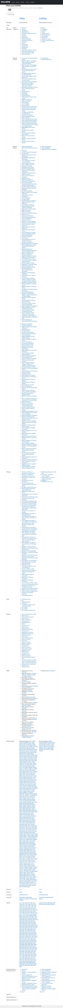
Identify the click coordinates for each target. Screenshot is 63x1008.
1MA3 (29, 904)
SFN (34, 849)
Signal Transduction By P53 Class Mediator (29, 388)
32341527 (24, 684)
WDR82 (35, 879)
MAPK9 (25, 807)
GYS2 (32, 787)
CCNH (24, 758)
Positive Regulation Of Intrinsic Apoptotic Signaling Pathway (29, 467)
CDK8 (32, 760)
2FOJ (23, 911)
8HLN (26, 961)
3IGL (34, 921)
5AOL (34, 932)
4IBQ (31, 926)
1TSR (20, 907)
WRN (20, 881)
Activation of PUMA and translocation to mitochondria (28, 475)
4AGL (20, 925)
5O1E (35, 937)
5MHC (36, 936)
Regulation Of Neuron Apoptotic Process (29, 298)
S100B (32, 848)
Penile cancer (25, 636)
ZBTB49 (23, 884)
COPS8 (32, 766)
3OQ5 (29, 922)
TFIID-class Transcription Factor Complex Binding (29, 79)
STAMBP (29, 856)
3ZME (34, 923)
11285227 (40, 8)
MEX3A (30, 810)
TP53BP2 (26, 867)
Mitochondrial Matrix (26, 39)
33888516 (35, 698)
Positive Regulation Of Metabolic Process (29, 981)
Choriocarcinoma (25, 621)
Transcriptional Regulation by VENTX (28, 572)
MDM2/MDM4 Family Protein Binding (28, 128)
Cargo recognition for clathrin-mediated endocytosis (48, 478)
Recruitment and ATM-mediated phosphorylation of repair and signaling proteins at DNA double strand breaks (29, 507)
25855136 (24, 675)
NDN (24, 817)
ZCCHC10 (31, 884)
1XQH (29, 907)
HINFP (26, 789)
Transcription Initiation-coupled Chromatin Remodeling (28, 303)
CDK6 (26, 760)
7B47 (34, 951)
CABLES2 (21, 755)
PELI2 (32, 825)
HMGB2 (32, 791)
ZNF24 (30, 885)
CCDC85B (41, 742)
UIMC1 (24, 877)
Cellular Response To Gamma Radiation (28, 382)
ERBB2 (31, 780)
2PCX (30, 916)
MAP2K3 (25, 805)
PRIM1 (33, 832)
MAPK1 (21, 806)
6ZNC (29, 951)
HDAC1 (21, 788)
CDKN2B (21, 762)
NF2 (33, 817)
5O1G (23, 939)
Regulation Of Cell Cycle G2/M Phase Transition (28, 425)
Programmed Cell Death (27, 235)
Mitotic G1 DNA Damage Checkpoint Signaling (27, 253)
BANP (28, 749)
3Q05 (20, 923)
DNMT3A (33, 774)
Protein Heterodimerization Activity (29, 119)
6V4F (20, 950)
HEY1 (20, 789)
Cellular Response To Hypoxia (28, 375)
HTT (24, 795)
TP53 (22, 18)
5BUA (24, 933)
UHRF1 (33, 875)
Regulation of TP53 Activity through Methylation (30, 558)
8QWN (30, 962)
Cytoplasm (24, 36)
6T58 (36, 948)
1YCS (23, 908)
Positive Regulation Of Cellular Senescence (28, 461)
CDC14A (35, 758)
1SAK (32, 905)
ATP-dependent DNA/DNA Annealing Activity (27, 112)
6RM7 (26, 944)
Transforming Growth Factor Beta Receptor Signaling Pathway (29, 184)
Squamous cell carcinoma (27, 633)
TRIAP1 (26, 868)
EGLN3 (28, 777)
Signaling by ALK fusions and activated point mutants (28, 586)
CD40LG (31, 758)
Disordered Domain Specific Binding (28, 130)
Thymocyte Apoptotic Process (28, 367)
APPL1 (24, 745)
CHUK (20, 764)
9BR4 (32, 965)
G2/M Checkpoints (26, 563)
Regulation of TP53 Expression (29, 546)
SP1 (28, 855)
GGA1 (25, 784)
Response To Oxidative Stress (28, 181)
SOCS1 (25, 855)
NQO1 (30, 820)
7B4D (34, 953)
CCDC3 (29, 756)
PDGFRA (21, 825)
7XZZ (34, 957)
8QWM (27, 962)
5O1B (26, 937)
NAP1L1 (21, 816)
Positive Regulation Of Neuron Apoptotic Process (28, 301)
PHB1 (23, 827)
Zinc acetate (24, 607)
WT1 (23, 881)
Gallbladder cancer (26, 650)
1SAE (26, 905)
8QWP (20, 964)
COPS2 (27, 764)
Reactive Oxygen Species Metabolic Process (27, 393)
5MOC (20, 937)
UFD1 (28, 875)
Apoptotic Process (26, 178)
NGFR (30, 818)
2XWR (32, 918)
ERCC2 (35, 780)
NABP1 (28, 814)
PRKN (36, 834)
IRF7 (26, 796)
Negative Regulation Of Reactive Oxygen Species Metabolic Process (29, 450)
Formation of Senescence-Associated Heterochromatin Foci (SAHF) (29, 484)
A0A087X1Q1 (22, 899)
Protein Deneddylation (46, 146)
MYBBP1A (21, 814)
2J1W (23, 914)
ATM (37, 746)
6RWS (35, 944)
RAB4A (30, 838)
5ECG (26, 933)
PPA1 (26, 830)
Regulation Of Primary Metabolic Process (29, 972)
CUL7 (24, 770)
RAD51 (21, 839)
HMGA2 (25, 791)
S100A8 (29, 848)
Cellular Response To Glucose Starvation (28, 276)
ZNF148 (27, 885)
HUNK (52, 745)
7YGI (20, 958)
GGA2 (28, 784)
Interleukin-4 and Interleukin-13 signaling (28, 511)
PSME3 (33, 836)
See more (22, 991)
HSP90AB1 (21, 794)
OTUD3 (27, 823)
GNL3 (34, 784)
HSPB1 (21, 795)
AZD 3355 (24, 603)
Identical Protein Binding (27, 115)
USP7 (34, 878)
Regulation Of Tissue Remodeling (29, 264)
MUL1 (29, 813)
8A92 (28, 958)
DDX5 (24, 773)
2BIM (23, 910)
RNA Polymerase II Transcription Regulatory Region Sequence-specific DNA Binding (29, 62)
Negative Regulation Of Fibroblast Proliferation (29, 327)
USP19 (27, 877)
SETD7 (30, 849)
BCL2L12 (28, 751)
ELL (32, 778)
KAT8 (33, 798)
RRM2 (30, 845)
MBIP (53, 746)
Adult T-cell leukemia (26, 619)
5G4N (32, 933)
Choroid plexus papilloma (27, 629)
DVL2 (27, 776)
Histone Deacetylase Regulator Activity (29, 110)
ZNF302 (34, 885)
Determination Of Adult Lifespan (29, 209)
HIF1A (23, 789)
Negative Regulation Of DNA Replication (28, 202)
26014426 (34, 731)
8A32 (26, 958)
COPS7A (29, 766)
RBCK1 (21, 841)
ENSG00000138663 (43, 894)
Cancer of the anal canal (27, 637)
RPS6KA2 (21, 845)
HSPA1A (31, 794)
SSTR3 (24, 856)
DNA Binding (25, 94)
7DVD (26, 955)
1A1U (20, 903)
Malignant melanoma (26, 643)
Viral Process (25, 238)
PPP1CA (25, 831)
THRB (28, 864)
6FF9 (23, 940)
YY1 (35, 882)
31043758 (30, 677)
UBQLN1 (48, 749)
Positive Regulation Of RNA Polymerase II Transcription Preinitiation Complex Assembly (29, 314)
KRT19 (47, 746)
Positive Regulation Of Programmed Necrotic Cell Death (29, 357)
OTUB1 (23, 823)
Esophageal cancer (26, 622)
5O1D (32, 937)
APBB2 (33, 744)
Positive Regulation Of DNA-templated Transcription (28, 310)
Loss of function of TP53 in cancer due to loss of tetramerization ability (30, 583)
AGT (24, 742)
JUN (34, 796)
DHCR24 (30, 773)
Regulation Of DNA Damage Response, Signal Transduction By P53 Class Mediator (29, 295)
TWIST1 (27, 871)
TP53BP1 (21, 867)
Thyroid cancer (25, 646)
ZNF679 (21, 886)
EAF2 (35, 776)
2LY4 (26, 915)
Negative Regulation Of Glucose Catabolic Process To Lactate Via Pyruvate (29, 437)
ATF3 (34, 746)
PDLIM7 (25, 825)
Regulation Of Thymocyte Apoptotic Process (30, 368)
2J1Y (28, 914)
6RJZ (35, 941)
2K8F (20, 915)
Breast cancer (25, 615)
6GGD (20, 941)
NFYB (27, 818)
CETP (24, 763)
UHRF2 (21, 877)
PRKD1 (29, 834)
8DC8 (26, 959)
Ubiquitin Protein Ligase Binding (29, 108)
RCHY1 (27, 841)
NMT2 (20, 820)
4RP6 (20, 930)
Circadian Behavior (26, 331)
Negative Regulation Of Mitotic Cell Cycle (29, 317)
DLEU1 (21, 774)
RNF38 (20, 843)
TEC (32, 861)
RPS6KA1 (33, 843)
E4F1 (32, 776)
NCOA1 (30, 816)
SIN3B (28, 850)
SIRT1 (31, 850)
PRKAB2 (21, 834)
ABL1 (31, 741)
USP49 (30, 878)
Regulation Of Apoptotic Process (29, 282)
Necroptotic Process (26, 373)
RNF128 (25, 842)
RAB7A (34, 838)
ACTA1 (21, 742)
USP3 (24, 878)
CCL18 (32, 756)
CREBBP (30, 767)
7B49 (23, 953)
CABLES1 (32, 753)
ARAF (30, 745)
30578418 (28, 687)
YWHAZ (32, 882)
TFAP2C (25, 863)
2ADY (29, 908)
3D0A (23, 921)
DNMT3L (21, 776)
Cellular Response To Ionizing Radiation (28, 380)
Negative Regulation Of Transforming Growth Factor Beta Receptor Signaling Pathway (29, 250)
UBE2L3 (32, 873)
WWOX (26, 881)
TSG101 (21, 871)
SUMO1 (28, 859)
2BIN (26, 910)
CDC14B (21, 759)
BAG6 (33, 748)
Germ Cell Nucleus (26, 54)
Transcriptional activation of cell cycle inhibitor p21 (29, 566)
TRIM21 (30, 868)
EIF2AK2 (25, 778)
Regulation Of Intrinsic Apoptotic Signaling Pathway (29, 464)
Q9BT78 (41, 899)
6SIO (23, 948)
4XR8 (29, 930)
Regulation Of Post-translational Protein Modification (49, 975)
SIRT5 (34, 850)
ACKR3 (34, 741)
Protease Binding (25, 91)
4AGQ (35, 925)
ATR (20, 748)
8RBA (29, 964)
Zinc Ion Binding (25, 104)
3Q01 (35, 922)
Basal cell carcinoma (26, 647)
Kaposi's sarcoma (26, 654)
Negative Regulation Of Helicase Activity (29, 339)
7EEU (35, 955)
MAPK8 (21, 807)
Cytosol (23, 43)
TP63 (20, 868)
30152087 (24, 695)
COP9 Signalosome (46, 34)
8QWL (24, 962)
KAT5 (27, 798)
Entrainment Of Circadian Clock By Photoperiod (29, 290)
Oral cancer (24, 640)
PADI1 (33, 823)
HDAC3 (28, 788)
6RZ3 (26, 946)
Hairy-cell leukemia (26, 639)
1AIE (23, 903)
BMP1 (25, 752)
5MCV (23, 936)
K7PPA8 (32, 899)
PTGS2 (21, 838)
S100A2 (32, 846)
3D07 (34, 919)
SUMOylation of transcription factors (28, 492)
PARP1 (26, 824)
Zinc (23, 600)
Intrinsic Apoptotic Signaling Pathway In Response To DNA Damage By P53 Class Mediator (29, 279)
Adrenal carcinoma (26, 642)
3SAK (26, 923)
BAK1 (25, 749)
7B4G (26, 954)
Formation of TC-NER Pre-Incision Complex (47, 475)
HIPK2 (33, 789)
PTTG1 (27, 838)
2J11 (20, 914)
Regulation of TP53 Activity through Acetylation (30, 553)
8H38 (48, 904)
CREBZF (35, 767)
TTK (24, 871)
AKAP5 (26, 742)
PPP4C (30, 832)
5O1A (24, 937)
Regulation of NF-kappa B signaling (29, 588)
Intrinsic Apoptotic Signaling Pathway (28, 409)
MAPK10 (25, 806)
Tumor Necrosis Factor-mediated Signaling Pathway (29, 260)
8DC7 (23, 959)
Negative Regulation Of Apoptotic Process (29, 287)
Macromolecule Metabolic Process (29, 986)
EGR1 (31, 777)
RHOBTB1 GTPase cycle (47, 481)
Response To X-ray (26, 220)
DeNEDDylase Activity (47, 59)
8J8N (29, 961)
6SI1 (28, 947)
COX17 (21, 767)
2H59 (31, 912)
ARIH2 (24, 746)
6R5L (32, 941)
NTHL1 (33, 821)
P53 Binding (24, 92)
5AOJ (29, 932)
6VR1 (29, 950)
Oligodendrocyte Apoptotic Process (30, 411)
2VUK (35, 916)
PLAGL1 (24, 828)
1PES (20, 905)
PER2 (20, 827)
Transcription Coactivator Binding (29, 81)
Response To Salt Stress (27, 216)
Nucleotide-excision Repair (28, 167)
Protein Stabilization (26, 335)
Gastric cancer (25, 618)
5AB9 (20, 932)
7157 (20, 889)
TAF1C (30, 860)
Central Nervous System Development (27, 195)
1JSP (23, 904)
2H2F (20, 912)
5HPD (26, 934)
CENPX (21, 763)
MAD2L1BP (22, 803)
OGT (20, 823)
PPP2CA (21, 832)
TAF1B (27, 860)
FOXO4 (30, 782)
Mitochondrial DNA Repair (27, 292)
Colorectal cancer (26, 667)
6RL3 (32, 943)
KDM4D (28, 799)
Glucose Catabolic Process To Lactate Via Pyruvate (28, 240)
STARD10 (33, 856)
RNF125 (21, 842)
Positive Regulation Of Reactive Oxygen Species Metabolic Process (29, 454)
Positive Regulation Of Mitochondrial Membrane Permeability (27, 270)
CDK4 (20, 760)
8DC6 (20, 959)
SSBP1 (21, 856)
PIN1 (36, 827)
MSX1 (36, 812)
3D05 (29, 919)
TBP (24, 861)
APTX (27, 745)
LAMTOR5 (29, 802)
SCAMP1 (21, 849)
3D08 (36, 919)
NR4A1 (24, 821)
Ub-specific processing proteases (29, 502)
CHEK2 (34, 763)
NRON (27, 821)
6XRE (26, 951)
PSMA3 (32, 835)
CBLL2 (20, 756)
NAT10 (24, 816)
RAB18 (49, 748)
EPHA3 (28, 780)
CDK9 (35, 760)
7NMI (23, 957)
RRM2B (34, 845)
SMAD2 (25, 852)
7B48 (20, 953)
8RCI (20, 965)
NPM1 (27, 820)
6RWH (29, 944)
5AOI (26, 932)
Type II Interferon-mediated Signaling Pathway (28, 353)
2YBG (35, 918)
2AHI (32, 908)
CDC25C (25, 759)
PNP (20, 830)
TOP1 (33, 864)
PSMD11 (25, 836)
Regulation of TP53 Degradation (29, 551)
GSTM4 (21, 787)
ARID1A (34, 745)
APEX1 (21, 745)
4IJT (33, 928)
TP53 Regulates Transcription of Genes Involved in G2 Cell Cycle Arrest (29, 534)
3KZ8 (23, 922)
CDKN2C (26, 762)
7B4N (31, 954)
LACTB (21, 802)
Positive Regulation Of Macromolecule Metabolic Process (29, 975)
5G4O (35, 933)
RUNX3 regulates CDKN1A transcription (28, 575)
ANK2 (33, 742)
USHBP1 (52, 749)
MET (27, 810)
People (22, 2)
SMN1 (31, 853)
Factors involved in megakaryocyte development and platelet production (29, 592)
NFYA (24, 818)
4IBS (34, 926)
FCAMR (21, 782)
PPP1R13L (34, 831)
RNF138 (29, 842)
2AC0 (26, 908)
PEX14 (45, 748)
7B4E (20, 954)
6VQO (26, 950)
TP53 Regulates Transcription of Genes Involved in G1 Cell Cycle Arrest (29, 544)
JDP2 (31, 796)
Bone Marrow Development (28, 332)
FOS (28, 782)
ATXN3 (23, 748)
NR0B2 (33, 820)
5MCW (27, 936)
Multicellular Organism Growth (28, 267)
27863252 (24, 705)
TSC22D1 (33, 870)
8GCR (34, 959)
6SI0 (26, 947)
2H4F (23, 912)
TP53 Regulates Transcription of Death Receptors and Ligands (29, 530)
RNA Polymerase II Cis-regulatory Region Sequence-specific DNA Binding (29, 66)
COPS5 (21, 766)
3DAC (29, 921)
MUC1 (26, 813)
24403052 (34, 673)
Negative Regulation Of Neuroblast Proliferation (29, 193)
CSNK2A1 (31, 769)
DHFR (34, 773)
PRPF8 (28, 835)
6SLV (33, 948)
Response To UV (25, 214)
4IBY (28, 928)
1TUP (23, 907)
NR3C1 (21, 821)
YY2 (20, 884)
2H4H (26, 912)
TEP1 (35, 861)
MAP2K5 (29, 805)
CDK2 (35, 759)
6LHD (30, 941)
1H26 (34, 903)
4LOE (23, 929)
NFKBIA (21, 818)
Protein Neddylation (46, 148)
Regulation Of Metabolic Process (29, 983)
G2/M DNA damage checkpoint (29, 562)
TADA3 (35, 859)
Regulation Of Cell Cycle (27, 346)
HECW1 (36, 788)
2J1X (26, 914)
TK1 (31, 864)
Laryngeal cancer (25, 653)
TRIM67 (29, 870)
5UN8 (34, 939)
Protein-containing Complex (28, 51)
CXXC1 (30, 770)
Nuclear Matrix (25, 46)
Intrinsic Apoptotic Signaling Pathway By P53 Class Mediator (29, 391)
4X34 (26, 930)
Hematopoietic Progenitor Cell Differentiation (28, 158)
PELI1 (29, 825)
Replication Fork (25, 32)
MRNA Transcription (26, 210)
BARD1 (32, 749)
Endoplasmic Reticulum (27, 40)
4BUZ (20, 926)
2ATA (34, 908)
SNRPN (21, 855)
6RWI (32, 944)
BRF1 (35, 752)
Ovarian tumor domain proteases (29, 504)
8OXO (34, 961)
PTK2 (24, 838)
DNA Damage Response (27, 180)
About (13, 2)
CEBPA (29, 762)
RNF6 (24, 843)
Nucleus (23, 29)
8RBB (32, 964)
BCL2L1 (24, 751)
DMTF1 (24, 774)
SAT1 (35, 848)
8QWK (20, 962)
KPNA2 (30, 800)
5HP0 (23, 934)
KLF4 (20, 800)
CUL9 (27, 770)
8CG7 (31, 958)
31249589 (24, 737)
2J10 (36, 912)
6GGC (34, 940)
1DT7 (28, 903)
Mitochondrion (25, 37)
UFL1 (30, 875)
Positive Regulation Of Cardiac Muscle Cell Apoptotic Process (29, 233)
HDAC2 (24, 788)
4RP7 (23, 930)
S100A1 (29, 846)
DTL (24, 776)
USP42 (27, 878)
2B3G (20, 910)
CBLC (36, 755)
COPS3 (30, 764)
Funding (27, 2)
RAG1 (24, 839)
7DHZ (23, 955)
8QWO (33, 962)
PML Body (24, 48)
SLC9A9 (21, 852)
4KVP (35, 928)
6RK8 (20, 943)
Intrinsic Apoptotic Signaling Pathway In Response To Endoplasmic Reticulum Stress (29, 364)
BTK (24, 753)
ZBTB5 (27, 884)
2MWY (20, 916)
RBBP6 (35, 839)
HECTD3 (32, 788)
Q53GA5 (21, 900)
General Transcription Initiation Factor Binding (28, 133)
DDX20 (20, 773)
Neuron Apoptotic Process (27, 344)
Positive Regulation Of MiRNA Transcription (28, 428)
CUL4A (21, 770)
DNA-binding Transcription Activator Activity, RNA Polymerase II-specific (30, 88)
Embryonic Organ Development (29, 333)
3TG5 (29, 923)
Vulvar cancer (25, 626)
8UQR (23, 965)
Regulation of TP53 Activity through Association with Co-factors (30, 555)
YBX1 (24, 882)
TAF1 (20, 860)
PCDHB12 (41, 748)
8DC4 (34, 958)
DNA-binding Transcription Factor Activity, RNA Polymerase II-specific (29, 70)
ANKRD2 (21, 744)
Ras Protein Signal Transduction (29, 186)
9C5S (34, 965)
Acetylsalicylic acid (26, 599)
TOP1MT (21, 866)
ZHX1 (35, 884)
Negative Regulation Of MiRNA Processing (29, 434)
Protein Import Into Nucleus (28, 175)
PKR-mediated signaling (27, 595)
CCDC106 (25, 756)
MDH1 (20, 809)
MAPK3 (33, 806)
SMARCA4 (33, 852)
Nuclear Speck (45, 36)
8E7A (29, 959)
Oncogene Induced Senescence (29, 487)
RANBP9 (28, 839)
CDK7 (29, 760)
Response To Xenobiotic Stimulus (29, 213)
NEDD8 (27, 817)
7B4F (23, 954)
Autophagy (24, 177)
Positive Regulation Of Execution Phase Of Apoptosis (29, 413)
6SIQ (28, 948)
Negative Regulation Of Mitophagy (29, 415)
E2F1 (29, 776)
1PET (23, 905)
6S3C (32, 946)
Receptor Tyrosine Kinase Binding (29, 106)
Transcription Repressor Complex (29, 50)
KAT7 (30, 798)
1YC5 (32, 907)
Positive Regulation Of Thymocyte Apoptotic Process (29, 371)
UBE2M (21, 874)
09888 (40, 892)
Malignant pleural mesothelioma (29, 664)
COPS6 (24, 766)
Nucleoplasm (25, 30)
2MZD (24, 916)
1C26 (26, 903)
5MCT (34, 934)
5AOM (20, 933)
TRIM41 (21, 870)
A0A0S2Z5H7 (42, 897)
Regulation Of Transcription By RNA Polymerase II (28, 173)
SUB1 (20, 859)
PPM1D (21, 831)
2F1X (36, 910)
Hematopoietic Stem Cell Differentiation (27, 348)
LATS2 (32, 802)
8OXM (31, 961)
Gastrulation (24, 189)
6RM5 (23, 944)
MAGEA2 (27, 803)
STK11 (24, 857)
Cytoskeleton (25, 44)
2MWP (34, 915)
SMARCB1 (21, 853)
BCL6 (35, 751)
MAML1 (21, 805)
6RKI (23, 943)
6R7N (45, 904)
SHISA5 (21, 850)
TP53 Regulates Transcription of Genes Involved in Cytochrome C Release (29, 518)
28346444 (28, 682)
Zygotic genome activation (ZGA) (29, 589)
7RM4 (26, 957)
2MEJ (28, 915)
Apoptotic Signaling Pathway (28, 407)
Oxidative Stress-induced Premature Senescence (27, 405)
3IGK (31, 921)
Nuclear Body (25, 47)
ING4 (20, 796)
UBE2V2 (33, 874)
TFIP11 (32, 863)
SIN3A (24, 850)
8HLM (23, 961)
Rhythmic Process (26, 329)
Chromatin (24, 28)
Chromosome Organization (28, 343)
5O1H (26, 939)
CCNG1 (21, 758)
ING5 (23, 796)
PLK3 (33, 828)
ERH (28, 781)
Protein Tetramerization (27, 342)
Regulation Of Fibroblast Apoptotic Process (29, 446)
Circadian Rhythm (26, 199)
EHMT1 (34, 777)
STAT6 (20, 857)
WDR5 (31, 879)
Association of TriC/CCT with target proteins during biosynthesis (29, 497)
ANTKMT (26, 744)
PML (36, 828)
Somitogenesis (25, 153)
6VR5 (32, 950)
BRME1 (50, 741)
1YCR (20, 908)
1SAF (29, 905)
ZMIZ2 (23, 885)
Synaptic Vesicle (45, 33)
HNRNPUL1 (25, 792)
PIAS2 (29, 827)
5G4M (29, 933)
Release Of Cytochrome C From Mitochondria (29, 155)
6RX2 (24, 946)
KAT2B (24, 798)
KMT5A (26, 800)
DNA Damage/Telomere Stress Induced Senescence (28, 489)
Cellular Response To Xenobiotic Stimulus (29, 377)
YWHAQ (41, 751)
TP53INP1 (31, 867)
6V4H (23, 950)
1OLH (34, 904)
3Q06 (23, 923)
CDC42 (29, 759)
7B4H (29, 954)
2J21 (36, 914)
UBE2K (28, 873)
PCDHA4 (33, 824)
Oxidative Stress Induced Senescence (27, 480)
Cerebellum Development (27, 242)
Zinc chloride (25, 609)
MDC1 (34, 807)
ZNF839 (25, 886)
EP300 (20, 780)
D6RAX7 (51, 897)
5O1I (29, 939)
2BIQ (34, 910)
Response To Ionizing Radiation (29, 221)
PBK (29, 824)
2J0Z (34, 912)
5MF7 (30, 936)
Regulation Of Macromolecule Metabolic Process (28, 978)
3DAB (26, 921)
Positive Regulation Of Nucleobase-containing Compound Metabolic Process (30, 989)
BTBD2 (21, 753)
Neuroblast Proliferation (27, 191)
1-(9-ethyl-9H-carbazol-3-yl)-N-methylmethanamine (28, 605)
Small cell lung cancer (27, 649)
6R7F (54, 903)
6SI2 (31, 947)
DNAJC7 (28, 774)
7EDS (32, 955)
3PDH (32, 922)
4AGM (23, 925)
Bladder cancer (25, 651)
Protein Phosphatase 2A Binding (29, 122)
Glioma (23, 624)
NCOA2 (34, 816)
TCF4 (26, 861)
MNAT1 (21, 812)
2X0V (26, 918)
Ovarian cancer (25, 631)
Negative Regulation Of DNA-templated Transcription (28, 308)
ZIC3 (20, 885)
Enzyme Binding (25, 105)
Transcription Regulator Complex (29, 33)
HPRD (9, 14)
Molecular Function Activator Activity (28, 136)
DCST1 (31, 771)
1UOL (26, 907)
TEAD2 (29, 861)
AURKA (27, 748)
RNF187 (33, 842)
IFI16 (30, 795)
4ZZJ (31, 930)
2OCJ (27, 916)
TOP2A (25, 866)
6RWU (20, 946)
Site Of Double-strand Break (28, 52)
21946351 (28, 675)
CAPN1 (29, 755)
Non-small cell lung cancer (28, 617)
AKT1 (30, 742)
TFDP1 (29, 863)
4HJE (29, 926)
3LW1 (26, 922)
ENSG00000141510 (23, 894)
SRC (32, 855)
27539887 (33, 675)
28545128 (24, 734)
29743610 (24, 693)
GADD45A (21, 784)
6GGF (27, 941)
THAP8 (25, 864)
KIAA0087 (33, 799)
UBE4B (24, 875)
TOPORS (33, 866)
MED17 (33, 809)
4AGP (32, 925)
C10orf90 (27, 753)
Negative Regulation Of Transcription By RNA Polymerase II (29, 148)
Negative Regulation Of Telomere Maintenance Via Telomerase (29, 256)
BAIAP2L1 (21, 749)
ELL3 (34, 778)
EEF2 (20, 777)
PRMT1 (25, 835)
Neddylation (44, 480)
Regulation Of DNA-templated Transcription (28, 170)
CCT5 (27, 758)
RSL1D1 (21, 846)
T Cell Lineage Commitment (28, 164)
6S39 (29, 946)
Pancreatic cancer (26, 625)
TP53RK (35, 867)
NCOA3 (21, 817)
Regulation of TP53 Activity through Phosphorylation (30, 548)
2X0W (29, 918)
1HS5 (20, 904)
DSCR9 (43, 745)
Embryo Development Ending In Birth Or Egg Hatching (29, 217)
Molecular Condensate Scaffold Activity (29, 139)
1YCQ (34, 907)
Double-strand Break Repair (28, 168)
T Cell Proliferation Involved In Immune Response (28, 161)
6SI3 (33, 947)
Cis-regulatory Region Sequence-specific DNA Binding (29, 74)
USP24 (34, 877)
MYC (26, 814)
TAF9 (33, 860)
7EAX (29, 955)
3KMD (20, 922)
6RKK (26, 943)
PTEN (36, 836)
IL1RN (43, 746)
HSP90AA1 (30, 792)
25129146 (29, 690)
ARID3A (21, 746)
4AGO (29, 925)
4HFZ (26, 926)
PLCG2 (27, 828)
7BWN (34, 954)
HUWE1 (27, 795)
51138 (40, 889)
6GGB (31, 940)
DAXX (20, 771)
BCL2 (20, 751)
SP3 (30, 855)
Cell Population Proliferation (28, 204)
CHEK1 (30, 763)
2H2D (34, 911)
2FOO (26, 911)
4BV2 (23, 926)
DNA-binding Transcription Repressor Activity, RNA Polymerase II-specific (27, 84)
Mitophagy (24, 150)
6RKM (29, 943)
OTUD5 (30, 823)
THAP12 (21, 864)
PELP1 (35, 825)
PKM (20, 828)
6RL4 (34, 943)
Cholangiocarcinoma (26, 655)
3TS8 (31, 923)
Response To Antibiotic (27, 324)
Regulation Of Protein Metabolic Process (49, 989)
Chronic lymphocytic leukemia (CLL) (28, 657)
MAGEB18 (31, 803)
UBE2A (36, 871)
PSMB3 (36, 835)
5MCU (20, 936)
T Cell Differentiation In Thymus (29, 258)
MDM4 (27, 809)
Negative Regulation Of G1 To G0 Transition (29, 431)
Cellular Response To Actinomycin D (29, 396)
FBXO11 (34, 781)
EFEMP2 (24, 777)
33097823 (24, 672)
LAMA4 (24, 802)
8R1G (26, 964)
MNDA (24, 812)
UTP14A (21, 879)
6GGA (28, 940)
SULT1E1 (24, 859)
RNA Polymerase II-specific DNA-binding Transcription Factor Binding (30, 123)
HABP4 (35, 787)
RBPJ (24, 841)
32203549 (35, 702)
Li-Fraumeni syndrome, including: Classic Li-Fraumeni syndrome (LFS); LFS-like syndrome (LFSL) (29, 661)
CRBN (26, 767)
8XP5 (29, 965)
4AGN (26, 925)
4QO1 (34, 929)
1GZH (31, 903)
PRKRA (21, 835)
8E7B (31, 959)
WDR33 (28, 879)
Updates (32, 2)
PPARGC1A (30, 830)
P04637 (35, 899)
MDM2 (23, 809)
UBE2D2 (21, 873)
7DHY (20, 955)
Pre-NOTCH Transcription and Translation (28, 478)
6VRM (34, 950)
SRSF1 (35, 855)
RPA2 (29, 843)
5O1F (20, 939)
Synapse (43, 41)
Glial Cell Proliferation (26, 236)
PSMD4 (29, 836)
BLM (23, 752)
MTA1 (20, 813)
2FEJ (20, 911)
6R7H (40, 904)
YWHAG (28, 882)
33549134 (28, 676)
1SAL (35, 905)
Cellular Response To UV (27, 265)
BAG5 (30, 748)
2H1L (32, 911)
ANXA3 (29, 744)
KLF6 (23, 800)
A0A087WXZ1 (29, 897)
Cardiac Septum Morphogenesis (29, 355)
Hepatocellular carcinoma (27, 632)
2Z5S (23, 919)
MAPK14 (29, 806)
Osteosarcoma (25, 665)
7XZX (31, 957)
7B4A (26, 953)
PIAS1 (26, 827)
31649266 (31, 736)
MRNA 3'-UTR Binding (27, 99)
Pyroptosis (24, 499)
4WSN (48, 903)
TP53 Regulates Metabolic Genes (29, 501)
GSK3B (34, 785)
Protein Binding (25, 102)
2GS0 (29, 911)
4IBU (20, 928)
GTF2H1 (25, 787)
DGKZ (27, 773)
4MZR (31, 929)
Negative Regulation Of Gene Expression (28, 227)
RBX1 (52, 748)
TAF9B (20, 861)
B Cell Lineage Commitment (28, 163)
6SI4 (36, 947)
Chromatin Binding (26, 95)
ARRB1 (31, 746)
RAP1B (31, 839)
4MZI (28, 929)
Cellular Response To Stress (28, 263)
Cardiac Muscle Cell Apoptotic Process (28, 230)
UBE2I (25, 873)
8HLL (20, 961)
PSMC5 (21, 836)
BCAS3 (35, 749)
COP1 (23, 764)
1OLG (32, 904)
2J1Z (31, 914)
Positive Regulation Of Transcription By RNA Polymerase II (29, 321)
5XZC (20, 940)
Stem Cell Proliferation (27, 386)
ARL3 (28, 746)
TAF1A (23, 860)
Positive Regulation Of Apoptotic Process (29, 284)
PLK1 (30, 828)
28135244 (35, 686)
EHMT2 (21, 778)
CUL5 (40, 745)
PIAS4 (33, 827)
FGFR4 (24, 782)
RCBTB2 (41, 749)
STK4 (27, 857)
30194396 (28, 737)
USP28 (21, 878)
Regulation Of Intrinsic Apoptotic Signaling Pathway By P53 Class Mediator (29, 422)
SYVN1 (32, 859)
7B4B (28, 953)
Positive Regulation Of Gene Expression (28, 224)
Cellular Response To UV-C (28, 385)
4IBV (23, 928)
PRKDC (32, 834)
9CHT (20, 966)
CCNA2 (36, 756)
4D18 (45, 903)
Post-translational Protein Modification (47, 983)
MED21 (21, 810)
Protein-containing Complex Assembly (28, 360)
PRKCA (25, 834)
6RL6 (20, 944)
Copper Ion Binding (26, 101)
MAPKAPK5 (29, 807)
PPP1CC (29, 831)
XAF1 (32, 881)
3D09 (20, 921)
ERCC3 (21, 781)
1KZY (26, 904)
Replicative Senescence (27, 403)
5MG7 (33, 936)
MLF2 (35, 810)
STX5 (33, 857)
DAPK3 (33, 770)
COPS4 (43, 18)
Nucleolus (24, 34)
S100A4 (21, 848)
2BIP (31, 910)
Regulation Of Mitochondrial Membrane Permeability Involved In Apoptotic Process (30, 418)
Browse (18, 2)
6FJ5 (26, 940)
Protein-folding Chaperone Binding (29, 120)
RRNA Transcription (26, 211)
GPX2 (26, 785)
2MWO (31, 915)
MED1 (30, 809)
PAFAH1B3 (21, 824)
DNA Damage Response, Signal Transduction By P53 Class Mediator (29, 246)
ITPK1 (28, 796)
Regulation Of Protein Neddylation (49, 149)
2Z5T (26, 919)
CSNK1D (26, 769)
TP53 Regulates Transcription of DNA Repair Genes (29, 514)
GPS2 (23, 785)
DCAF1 (28, 771)
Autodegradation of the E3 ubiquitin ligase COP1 (29, 494)
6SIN (20, 948)
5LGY (32, 934)
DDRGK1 (36, 771)
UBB (33, 871)
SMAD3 (29, 852)
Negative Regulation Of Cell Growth (30, 243)
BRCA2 (32, 752)
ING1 (36, 795)
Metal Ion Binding (26, 117)
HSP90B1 (27, 794)
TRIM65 (25, 870)
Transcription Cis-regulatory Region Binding (29, 58)
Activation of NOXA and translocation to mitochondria (28, 472)
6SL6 (31, 948)
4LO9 (20, 929)
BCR (20, 752)
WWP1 (29, 881)
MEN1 (24, 810)
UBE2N (24, 874)
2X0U (24, 918)
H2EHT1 (28, 899)
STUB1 (30, 857)
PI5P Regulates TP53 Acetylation (29, 560)
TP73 (23, 868)
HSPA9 (35, 794)
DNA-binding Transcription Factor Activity (29, 97)
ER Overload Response (27, 182)
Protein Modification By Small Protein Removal (48, 978)
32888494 (28, 705)
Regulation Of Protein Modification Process (46, 986)
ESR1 (30, 781)
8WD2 (26, 965)
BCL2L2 (32, 751)
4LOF (26, 929)
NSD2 (30, 821)
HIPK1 (30, 789)
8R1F (24, 964)
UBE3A (21, 875)
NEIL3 (30, 817)
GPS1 (20, 785)
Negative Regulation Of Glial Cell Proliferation (29, 350)
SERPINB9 (26, 849)
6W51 (23, 951)
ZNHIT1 (29, 886)
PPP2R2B (26, 832)
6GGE (23, 941)
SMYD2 (34, 853)
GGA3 (31, 784)
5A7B (34, 930)
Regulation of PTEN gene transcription (27, 577)
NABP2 (32, 814)
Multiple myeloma (26, 628)
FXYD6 (34, 782)
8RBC (35, 964)
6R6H (51, 903)
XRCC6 (21, 882)
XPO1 (35, 881)
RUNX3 (25, 846)
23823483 (52, 670)
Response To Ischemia (27, 166)
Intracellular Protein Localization (29, 200)
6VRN (20, 951)
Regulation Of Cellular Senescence (29, 459)
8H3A (51, 904)
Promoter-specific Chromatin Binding (28, 141)
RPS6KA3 (26, 845)
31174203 (24, 676)
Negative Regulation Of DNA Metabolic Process (28, 337)
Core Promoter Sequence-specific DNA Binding (29, 76)
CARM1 (32, 755)
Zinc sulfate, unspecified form (28, 610)
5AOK (32, 932)
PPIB (35, 830)
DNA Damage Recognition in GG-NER (49, 472)
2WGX (20, 918)
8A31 (23, 958)
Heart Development (26, 198)
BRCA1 (29, 752)
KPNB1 (33, 800)
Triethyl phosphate (26, 602)
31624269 (24, 720)
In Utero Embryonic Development (29, 152)
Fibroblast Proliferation (27, 325)
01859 (20, 892)
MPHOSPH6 (29, 812)
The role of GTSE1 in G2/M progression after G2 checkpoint (29, 569)
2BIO (28, 910)
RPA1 (27, 843)
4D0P (40, 903)
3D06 (31, 919)
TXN (31, 871)
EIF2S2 (29, 778)
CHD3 (27, 763)
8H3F (53, 904)
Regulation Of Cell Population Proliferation (28, 273)
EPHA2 (24, 780)
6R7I (43, 904)
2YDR (20, 919)
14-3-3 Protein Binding (27, 126)
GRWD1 (30, 785)
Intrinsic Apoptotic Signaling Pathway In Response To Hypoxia (29, 443)
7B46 (32, 951)
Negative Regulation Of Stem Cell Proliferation (29, 457)
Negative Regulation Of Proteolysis (29, 306)
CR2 (24, 767)
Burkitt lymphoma (26, 644)
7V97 (29, 957)
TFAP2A (21, 863)
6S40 (34, 946)
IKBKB (33, 795)
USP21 (31, 877)
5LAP (29, 934)
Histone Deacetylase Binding (28, 116)
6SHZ (23, 947)
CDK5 (23, 760)
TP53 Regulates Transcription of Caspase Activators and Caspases (29, 528)
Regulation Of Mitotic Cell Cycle (29, 188)
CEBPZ (33, 762)
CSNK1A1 (21, 769)
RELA (30, 841)
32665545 (24, 680)
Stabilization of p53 (26, 564)
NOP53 (24, 820)
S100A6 (25, 848)
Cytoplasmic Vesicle (46, 39)
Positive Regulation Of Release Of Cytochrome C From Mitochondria (29, 399)
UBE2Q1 (29, 874)
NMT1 (33, 818)
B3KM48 (47, 897)
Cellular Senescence (26, 401)
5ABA (23, 932)
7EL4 (20, 957)
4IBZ (31, 928)
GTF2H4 (29, 787)
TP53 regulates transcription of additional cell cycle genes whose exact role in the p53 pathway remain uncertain (29, 539)
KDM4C (25, 799)
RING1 (33, 841)
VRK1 (24, 879)
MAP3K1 (34, 805)
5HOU (20, 934)
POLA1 (23, 830)
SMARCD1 (27, 853)
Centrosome (24, 41)
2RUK (32, 916)
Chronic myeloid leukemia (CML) (29, 614)
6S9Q (20, 947)
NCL (28, 816)
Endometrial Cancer (26, 635)
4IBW (25, 928)
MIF (33, 810)
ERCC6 (24, 781)
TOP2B (28, 866)
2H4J (29, 912)
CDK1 (32, 759)
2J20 (33, 914)
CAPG (25, 755)
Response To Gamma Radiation (29, 222)
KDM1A (21, 799)
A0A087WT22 (22, 897)
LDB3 (36, 802)
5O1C (29, 937)
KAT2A (21, 798)
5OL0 (31, 939)
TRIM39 (34, 868)
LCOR (50, 746)
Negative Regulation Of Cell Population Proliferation (28, 206)
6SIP (26, 948)
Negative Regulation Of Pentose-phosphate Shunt (29, 441)
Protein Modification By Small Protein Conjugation (48, 981)
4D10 (43, 903)
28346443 (31, 691)
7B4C (31, 953)
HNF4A (21, 792)
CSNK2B (35, 769)
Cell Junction (44, 37)
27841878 (24, 687)
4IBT (37, 926)
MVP (32, 813)
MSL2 (33, 812)
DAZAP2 (24, 771)
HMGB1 (29, 791)
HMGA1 (21, 791)
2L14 (23, 915)
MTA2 (23, 813)
